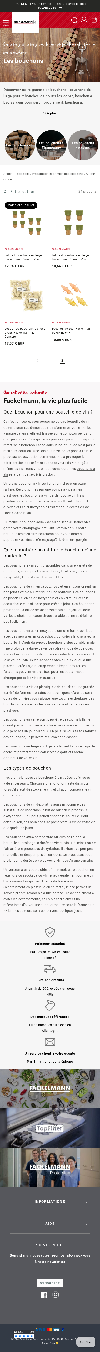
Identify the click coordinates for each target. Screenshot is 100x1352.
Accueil (8, 174)
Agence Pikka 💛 (50, 1343)
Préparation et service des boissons (58, 174)
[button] (6, 20)
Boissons (23, 174)
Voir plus (50, 113)
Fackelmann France (30, 1339)
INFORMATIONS (50, 1202)
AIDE (50, 1224)
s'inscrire (50, 1283)
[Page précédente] (37, 360)
